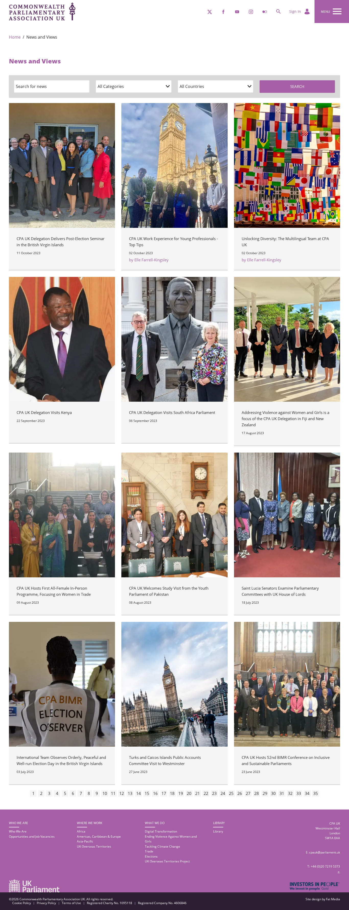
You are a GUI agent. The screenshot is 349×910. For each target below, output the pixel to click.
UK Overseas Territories (94, 846)
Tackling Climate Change (162, 846)
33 (298, 793)
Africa (81, 831)
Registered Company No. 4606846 (162, 903)
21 (197, 793)
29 (265, 793)
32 (290, 793)
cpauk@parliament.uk (324, 852)
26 (239, 793)
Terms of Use (71, 903)
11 (113, 793)
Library (218, 831)
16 (155, 793)
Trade (149, 851)
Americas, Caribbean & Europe (99, 836)
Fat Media (333, 899)
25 (231, 793)
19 (180, 793)
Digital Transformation (161, 831)
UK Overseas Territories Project (167, 861)
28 (256, 793)
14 (138, 793)
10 (104, 793)
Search (297, 86)
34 (307, 793)
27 (248, 793)
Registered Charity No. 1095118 (109, 903)
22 (206, 793)
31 (282, 793)
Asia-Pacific (85, 841)
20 (189, 793)
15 (147, 793)
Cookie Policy (21, 903)
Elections (151, 856)
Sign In (295, 11)
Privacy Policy (46, 903)
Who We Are (18, 831)
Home (15, 37)
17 (163, 793)
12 (121, 793)
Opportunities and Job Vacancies (32, 836)
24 (222, 793)
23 (214, 793)
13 (130, 793)
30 (273, 793)
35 (315, 793)
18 (172, 793)
